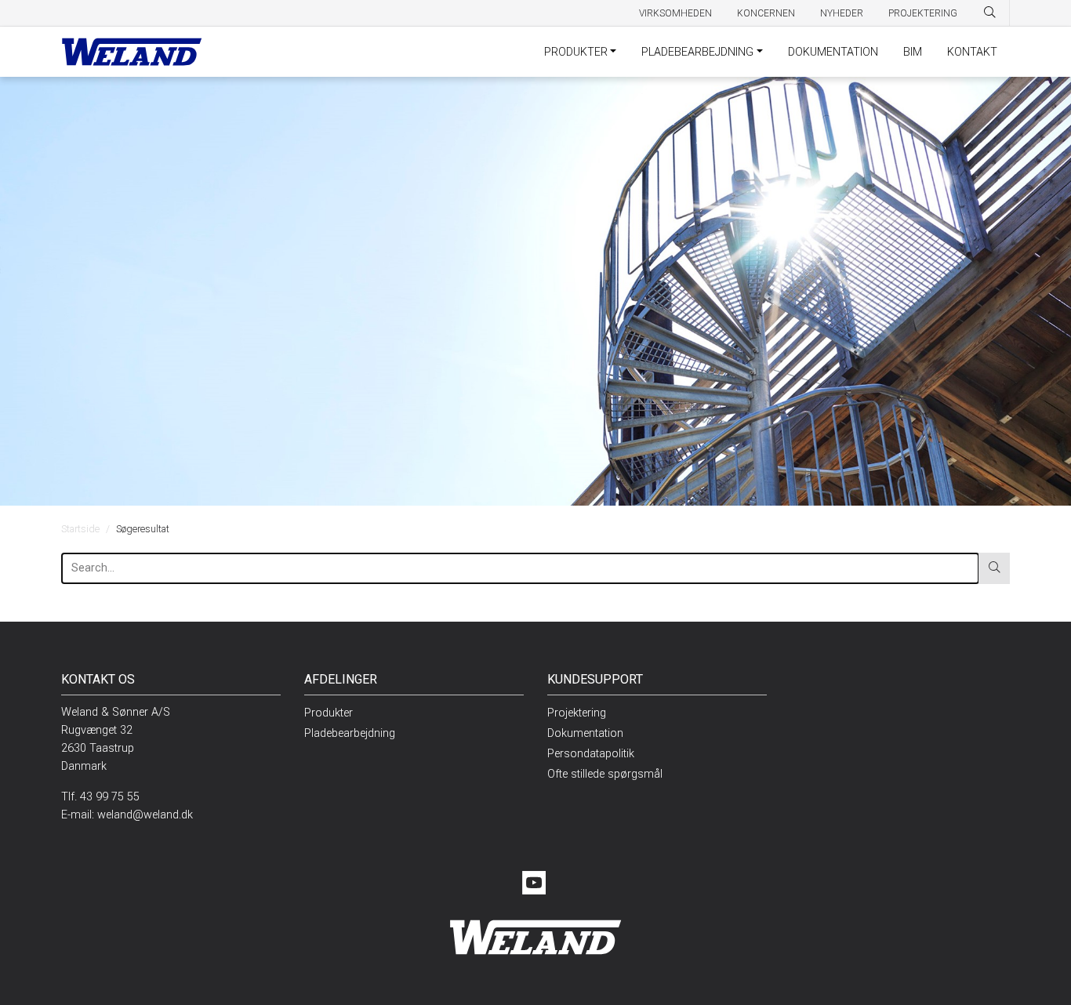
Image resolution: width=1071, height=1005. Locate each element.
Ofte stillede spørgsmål (605, 774)
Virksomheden (675, 13)
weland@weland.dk (145, 815)
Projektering (922, 13)
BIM (912, 52)
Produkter (576, 52)
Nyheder (841, 13)
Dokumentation (833, 52)
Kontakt (972, 52)
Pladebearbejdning (697, 52)
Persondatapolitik (590, 753)
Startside (80, 529)
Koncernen (766, 13)
